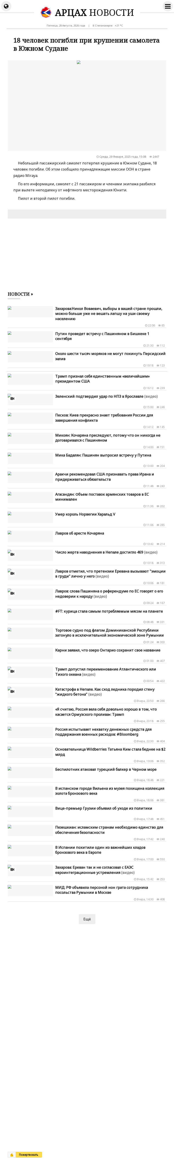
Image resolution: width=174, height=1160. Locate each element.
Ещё (87, 919)
